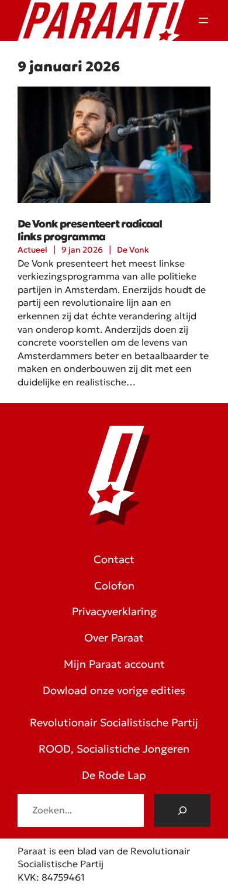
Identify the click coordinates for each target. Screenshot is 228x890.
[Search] (182, 810)
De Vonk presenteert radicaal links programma (90, 230)
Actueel (32, 249)
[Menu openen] (203, 20)
